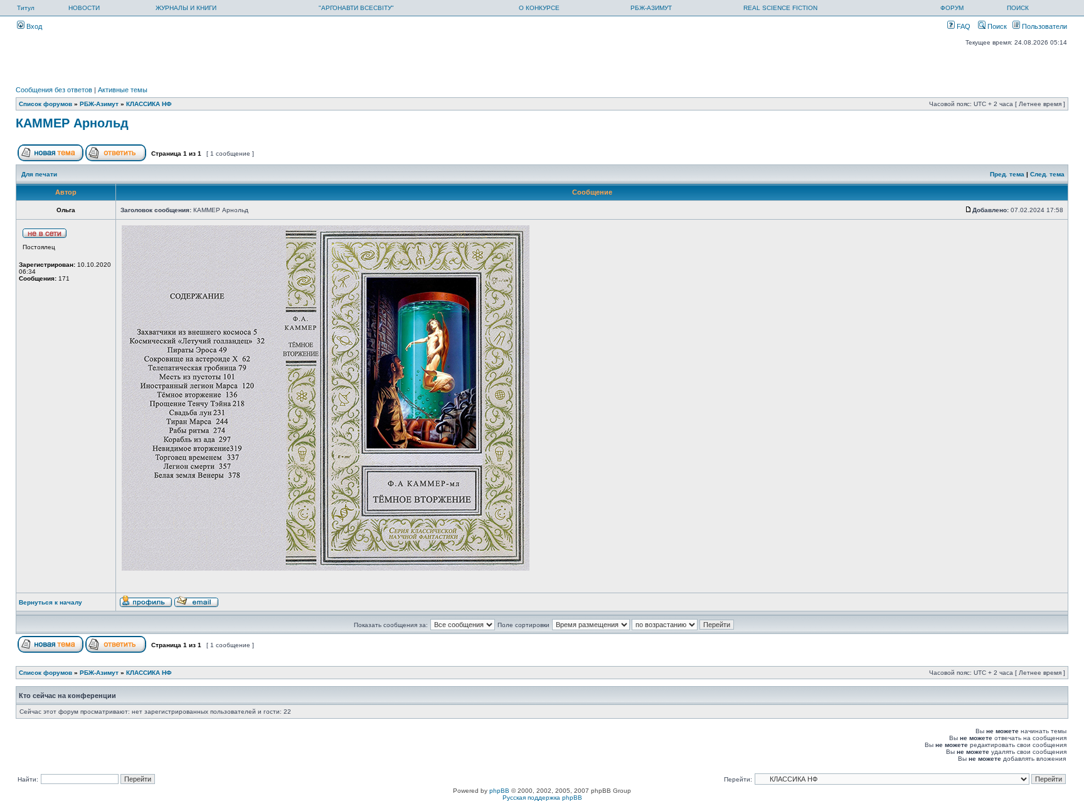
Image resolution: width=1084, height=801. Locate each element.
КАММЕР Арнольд (72, 123)
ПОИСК (1018, 7)
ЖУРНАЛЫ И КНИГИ (186, 7)
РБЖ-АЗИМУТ (651, 7)
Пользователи (1043, 26)
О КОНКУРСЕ (539, 7)
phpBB (499, 790)
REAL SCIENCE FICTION (780, 7)
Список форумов (45, 103)
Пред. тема (1007, 174)
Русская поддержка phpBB (542, 797)
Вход (33, 26)
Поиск (996, 26)
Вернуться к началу (50, 602)
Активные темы (122, 90)
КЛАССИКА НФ (149, 103)
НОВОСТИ (84, 7)
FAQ (962, 26)
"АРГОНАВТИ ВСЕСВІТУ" (356, 7)
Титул (26, 7)
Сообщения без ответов (54, 90)
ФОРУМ (952, 7)
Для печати (39, 174)
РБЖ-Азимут (99, 103)
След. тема (1047, 174)
